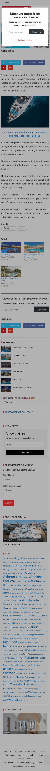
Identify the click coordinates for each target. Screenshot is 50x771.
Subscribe (36, 32)
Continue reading (25, 40)
